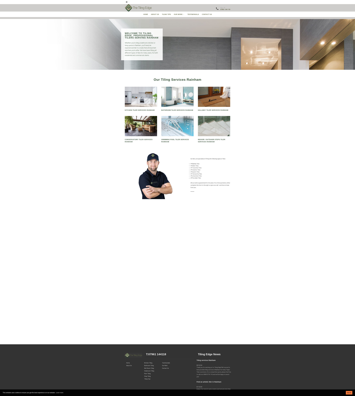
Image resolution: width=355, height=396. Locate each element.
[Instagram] (127, 2)
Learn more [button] (59, 392)
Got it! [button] (349, 392)
